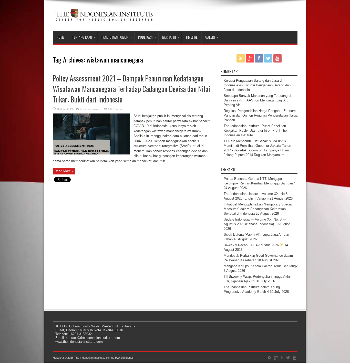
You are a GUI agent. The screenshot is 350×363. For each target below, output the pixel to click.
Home (60, 37)
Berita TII (169, 37)
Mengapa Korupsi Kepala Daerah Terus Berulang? (260, 266)
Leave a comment (90, 109)
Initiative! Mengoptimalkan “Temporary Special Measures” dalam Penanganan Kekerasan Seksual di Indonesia (258, 208)
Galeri (210, 37)
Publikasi (145, 37)
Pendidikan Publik (114, 37)
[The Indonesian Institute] (104, 18)
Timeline (192, 37)
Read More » (64, 171)
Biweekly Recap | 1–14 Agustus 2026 (252, 245)
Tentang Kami (82, 37)
